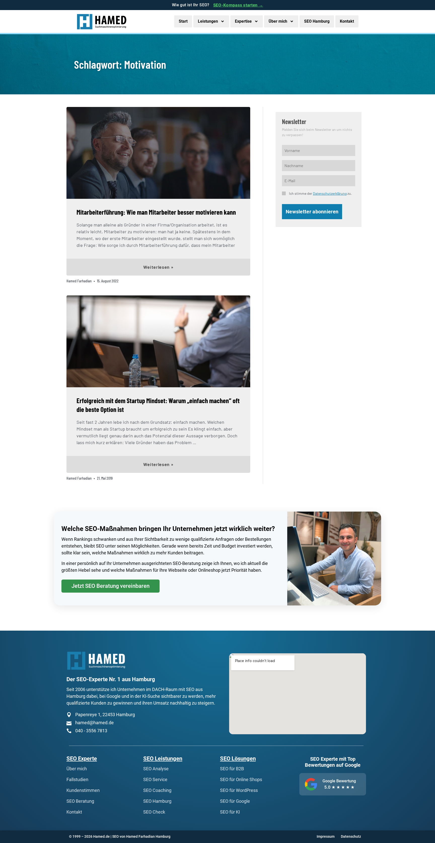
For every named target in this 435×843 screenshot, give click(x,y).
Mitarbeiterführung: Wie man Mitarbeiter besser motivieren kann (156, 212)
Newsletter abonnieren (312, 212)
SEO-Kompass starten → (238, 5)
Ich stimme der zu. (320, 193)
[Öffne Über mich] (292, 21)
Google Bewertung (339, 781)
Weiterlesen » (158, 267)
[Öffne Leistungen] (223, 21)
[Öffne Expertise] (256, 21)
